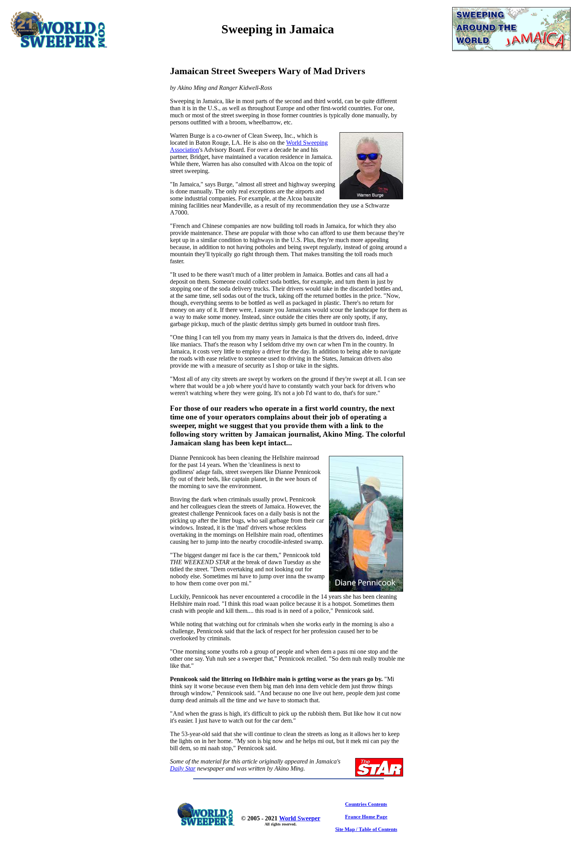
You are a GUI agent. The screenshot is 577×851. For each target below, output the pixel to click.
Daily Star (182, 768)
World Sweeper (299, 818)
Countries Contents (366, 804)
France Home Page (366, 817)
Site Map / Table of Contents (366, 829)
